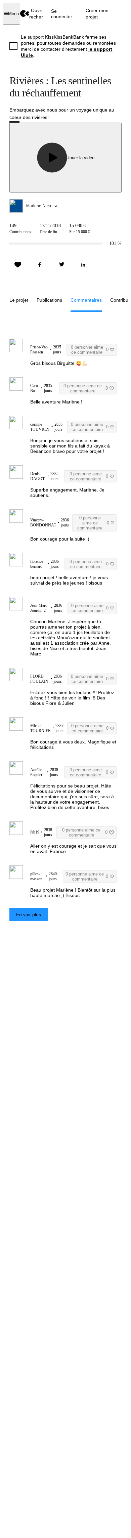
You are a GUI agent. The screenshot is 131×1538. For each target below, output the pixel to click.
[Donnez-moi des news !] (17, 264)
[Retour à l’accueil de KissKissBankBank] (24, 13)
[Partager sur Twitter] (61, 264)
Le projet (18, 300)
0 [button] (90, 350)
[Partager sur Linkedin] (83, 264)
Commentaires (86, 300)
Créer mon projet (97, 13)
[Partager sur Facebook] (39, 264)
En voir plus (28, 914)
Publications (49, 300)
